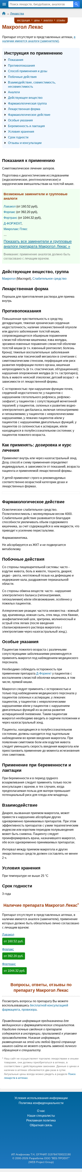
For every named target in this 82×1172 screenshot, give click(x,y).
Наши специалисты (41, 1115)
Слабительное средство (49, 278)
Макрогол (9, 278)
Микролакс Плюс (15, 229)
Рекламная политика (41, 1120)
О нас (41, 1110)
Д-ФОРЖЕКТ (13, 223)
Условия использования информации (41, 1098)
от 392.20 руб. (13, 956)
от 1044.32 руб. (14, 970)
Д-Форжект (43, 673)
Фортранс (10, 217)
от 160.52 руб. (13, 941)
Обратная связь (41, 1125)
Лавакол (10, 206)
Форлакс (9, 212)
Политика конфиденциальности (41, 1103)
